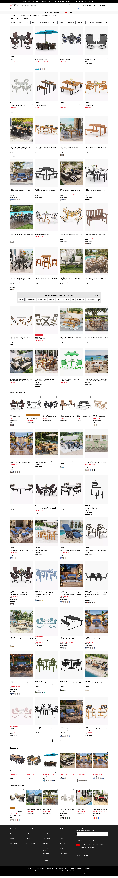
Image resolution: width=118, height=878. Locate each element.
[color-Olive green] (36, 692)
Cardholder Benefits (30, 833)
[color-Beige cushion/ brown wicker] (17, 472)
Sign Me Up (92, 833)
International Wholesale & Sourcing (66, 841)
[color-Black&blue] (63, 199)
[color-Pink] (88, 470)
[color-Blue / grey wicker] (69, 736)
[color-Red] (88, 602)
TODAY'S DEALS (27, 1)
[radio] (36, 69)
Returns (11, 841)
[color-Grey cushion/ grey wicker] (19, 472)
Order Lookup (12, 836)
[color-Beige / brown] (15, 199)
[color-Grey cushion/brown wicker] (63, 602)
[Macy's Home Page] (14, 5)
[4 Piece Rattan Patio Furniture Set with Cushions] (100, 798)
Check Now (92, 847)
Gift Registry (45, 860)
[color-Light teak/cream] (94, 425)
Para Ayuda (12, 838)
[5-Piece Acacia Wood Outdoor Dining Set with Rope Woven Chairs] (71, 130)
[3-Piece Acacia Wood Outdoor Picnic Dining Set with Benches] (71, 320)
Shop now (70, 12)
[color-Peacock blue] (98, 818)
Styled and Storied (63, 853)
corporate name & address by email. (80, 873)
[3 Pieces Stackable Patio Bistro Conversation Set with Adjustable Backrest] (67, 405)
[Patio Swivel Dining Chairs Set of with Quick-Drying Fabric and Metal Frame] (96, 40)
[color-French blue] (36, 600)
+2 (46, 692)
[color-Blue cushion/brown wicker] (61, 602)
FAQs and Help (13, 831)
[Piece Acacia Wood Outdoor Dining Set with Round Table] (96, 320)
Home (13, 15)
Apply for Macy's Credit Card (32, 831)
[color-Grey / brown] (19, 199)
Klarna (11, 833)
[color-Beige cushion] (15, 558)
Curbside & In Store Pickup (48, 831)
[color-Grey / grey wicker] (65, 736)
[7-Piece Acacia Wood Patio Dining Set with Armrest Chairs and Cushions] (46, 531)
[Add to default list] (23, 397)
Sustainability (62, 850)
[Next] (31, 40)
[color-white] (65, 648)
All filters (97, 295)
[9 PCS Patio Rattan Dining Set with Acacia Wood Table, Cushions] (17, 760)
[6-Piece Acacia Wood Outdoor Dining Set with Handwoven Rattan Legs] (46, 443)
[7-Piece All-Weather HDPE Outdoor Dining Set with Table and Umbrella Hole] (21, 217)
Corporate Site (62, 836)
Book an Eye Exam (47, 855)
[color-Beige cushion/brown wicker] (67, 602)
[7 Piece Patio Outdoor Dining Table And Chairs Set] (71, 443)
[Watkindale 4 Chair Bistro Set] (71, 489)
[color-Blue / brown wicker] (61, 736)
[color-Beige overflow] (13, 289)
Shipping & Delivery (13, 843)
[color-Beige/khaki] (42, 69)
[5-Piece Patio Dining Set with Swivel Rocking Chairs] (21, 40)
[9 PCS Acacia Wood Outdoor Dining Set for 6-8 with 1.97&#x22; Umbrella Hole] (46, 362)
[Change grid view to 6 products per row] (93, 22)
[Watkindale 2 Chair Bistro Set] (21, 489)
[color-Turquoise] (44, 692)
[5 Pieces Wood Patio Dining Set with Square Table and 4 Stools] (46, 261)
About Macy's (62, 831)
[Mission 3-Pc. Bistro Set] (46, 320)
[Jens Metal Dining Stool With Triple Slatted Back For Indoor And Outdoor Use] (96, 489)
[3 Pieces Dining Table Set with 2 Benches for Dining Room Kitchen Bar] (46, 86)
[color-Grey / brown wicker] (63, 736)
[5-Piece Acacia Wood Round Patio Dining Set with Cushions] (71, 217)
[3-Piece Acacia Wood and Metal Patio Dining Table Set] (71, 86)
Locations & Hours (46, 833)
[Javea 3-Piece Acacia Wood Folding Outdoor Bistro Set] (100, 405)
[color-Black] (63, 155)
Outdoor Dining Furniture (42, 15)
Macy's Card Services (30, 841)
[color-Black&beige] (61, 199)
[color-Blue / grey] (13, 199)
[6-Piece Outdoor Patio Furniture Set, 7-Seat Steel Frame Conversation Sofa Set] (21, 621)
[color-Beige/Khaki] (65, 558)
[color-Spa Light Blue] (19, 820)
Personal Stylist (46, 845)
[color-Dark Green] (67, 818)
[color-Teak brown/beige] (96, 425)
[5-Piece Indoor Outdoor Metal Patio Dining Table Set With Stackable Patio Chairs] (71, 665)
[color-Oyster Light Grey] (13, 820)
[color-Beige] (11, 646)
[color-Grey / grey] (17, 199)
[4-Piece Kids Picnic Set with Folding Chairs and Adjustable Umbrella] (71, 362)
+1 (46, 69)
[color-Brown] (44, 69)
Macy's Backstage (46, 838)
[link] (21, 61)
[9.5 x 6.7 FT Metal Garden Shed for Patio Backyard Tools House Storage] (34, 798)
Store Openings (46, 853)
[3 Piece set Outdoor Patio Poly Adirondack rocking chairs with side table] (67, 798)
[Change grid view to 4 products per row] (90, 23)
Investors (61, 838)
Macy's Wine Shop (46, 843)
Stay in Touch (45, 848)
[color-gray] (63, 648)
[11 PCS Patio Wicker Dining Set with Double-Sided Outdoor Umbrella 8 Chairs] (46, 40)
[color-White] (65, 690)
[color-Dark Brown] (65, 818)
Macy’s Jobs (62, 843)
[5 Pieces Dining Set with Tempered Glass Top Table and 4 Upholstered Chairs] (96, 173)
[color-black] (61, 648)
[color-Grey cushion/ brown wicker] (80, 780)
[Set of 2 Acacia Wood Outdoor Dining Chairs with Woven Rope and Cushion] (96, 711)
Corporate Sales (63, 833)
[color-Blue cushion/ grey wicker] (13, 472)
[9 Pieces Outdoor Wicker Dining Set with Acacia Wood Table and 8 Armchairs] (34, 760)
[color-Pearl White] (15, 820)
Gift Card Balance (29, 838)
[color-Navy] (40, 69)
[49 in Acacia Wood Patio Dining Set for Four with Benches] (96, 130)
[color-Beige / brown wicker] (67, 736)
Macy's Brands (46, 841)
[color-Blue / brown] (11, 199)
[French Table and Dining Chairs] (46, 217)
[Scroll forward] (99, 300)
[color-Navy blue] (38, 600)
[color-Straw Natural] (11, 820)
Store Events (45, 850)
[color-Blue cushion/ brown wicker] (11, 472)
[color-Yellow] (42, 600)
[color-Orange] (96, 818)
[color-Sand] (40, 600)
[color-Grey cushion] (13, 558)
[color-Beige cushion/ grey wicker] (15, 472)
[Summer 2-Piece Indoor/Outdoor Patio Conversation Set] (84, 798)
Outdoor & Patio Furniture (31, 15)
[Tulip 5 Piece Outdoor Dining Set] (46, 621)
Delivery (20, 22)
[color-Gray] (61, 155)
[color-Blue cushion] (11, 558)
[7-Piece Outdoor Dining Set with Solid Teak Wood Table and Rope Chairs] (96, 261)
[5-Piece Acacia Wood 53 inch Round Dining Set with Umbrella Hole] (96, 86)
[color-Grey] (11, 242)
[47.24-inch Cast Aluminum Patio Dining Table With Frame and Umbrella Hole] (71, 40)
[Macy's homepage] (10, 15)
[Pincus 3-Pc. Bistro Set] (34, 405)
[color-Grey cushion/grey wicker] (65, 602)
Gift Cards (28, 836)
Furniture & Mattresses (20, 15)
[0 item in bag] (107, 5)
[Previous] (11, 40)
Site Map (61, 848)
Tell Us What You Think (47, 858)
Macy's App (45, 836)
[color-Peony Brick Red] (17, 820)
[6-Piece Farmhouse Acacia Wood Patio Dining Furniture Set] (46, 130)
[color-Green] (86, 470)
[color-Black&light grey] (65, 199)
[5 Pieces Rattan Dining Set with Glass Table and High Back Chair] (50, 405)
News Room (62, 845)
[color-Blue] (36, 69)
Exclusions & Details (85, 847)
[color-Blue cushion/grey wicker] (69, 602)
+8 (71, 817)
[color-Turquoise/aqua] (38, 69)
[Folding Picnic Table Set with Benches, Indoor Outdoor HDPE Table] (71, 621)
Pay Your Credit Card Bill (31, 843)
